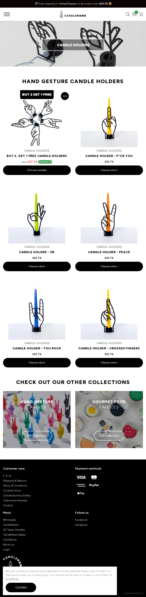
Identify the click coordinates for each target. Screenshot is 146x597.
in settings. (12, 578)
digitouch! (138, 593)
